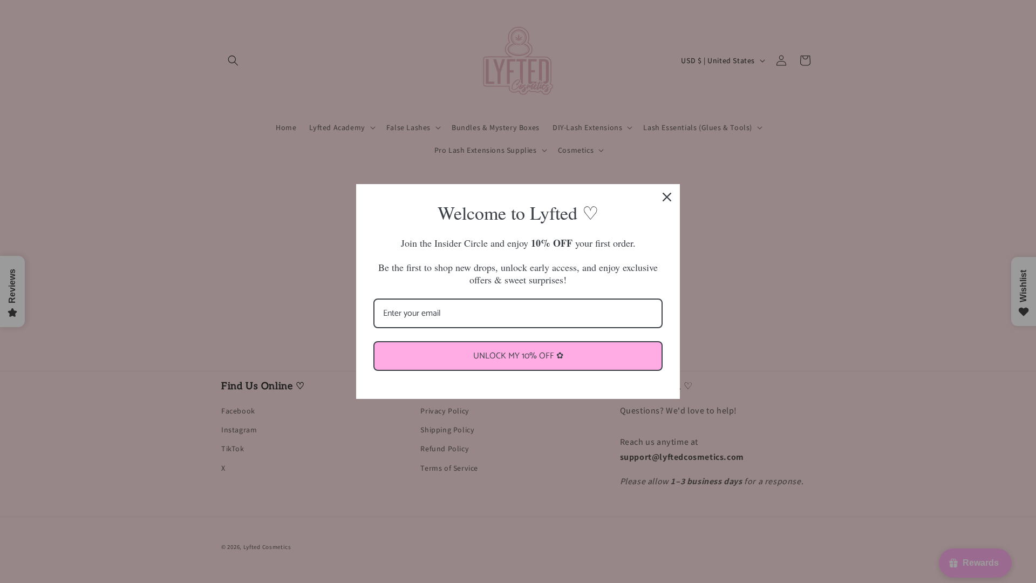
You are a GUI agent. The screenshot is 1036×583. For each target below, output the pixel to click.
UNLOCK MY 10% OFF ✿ (518, 356)
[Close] (667, 197)
